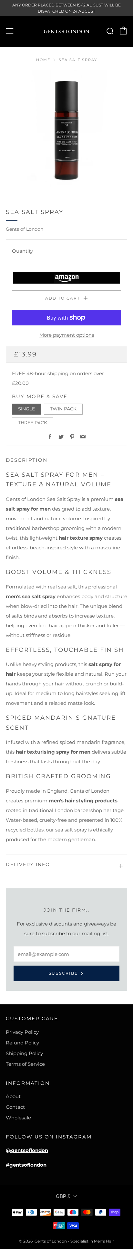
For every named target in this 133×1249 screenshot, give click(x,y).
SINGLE (26, 408)
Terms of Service (25, 1064)
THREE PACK (32, 422)
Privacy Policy (22, 1032)
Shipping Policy (24, 1053)
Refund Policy (22, 1043)
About (13, 1096)
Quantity (22, 251)
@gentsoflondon (27, 1150)
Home (43, 60)
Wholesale (18, 1118)
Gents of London (24, 229)
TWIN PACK (63, 408)
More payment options (66, 335)
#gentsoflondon (26, 1165)
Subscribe (63, 973)
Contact (15, 1107)
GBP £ (63, 1196)
